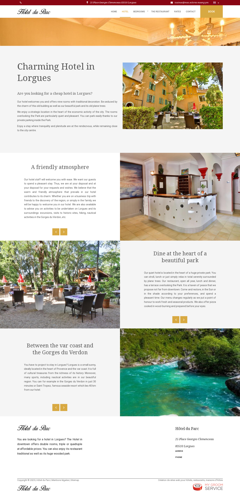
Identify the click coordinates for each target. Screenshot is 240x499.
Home (114, 11)
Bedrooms (139, 11)
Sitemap (75, 480)
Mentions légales (60, 480)
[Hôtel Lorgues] (33, 10)
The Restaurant (160, 11)
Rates (177, 11)
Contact (191, 11)
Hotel (125, 11)
